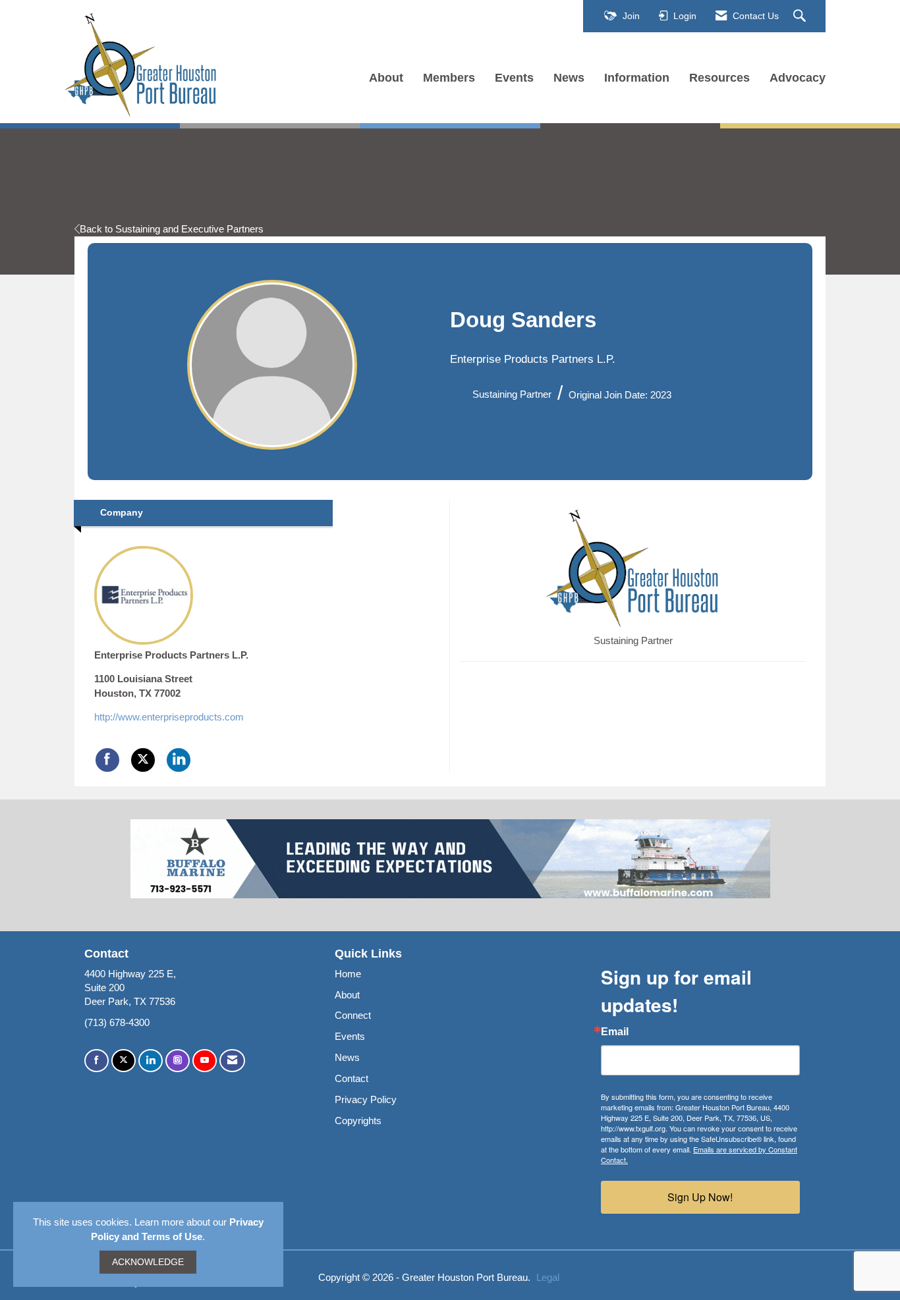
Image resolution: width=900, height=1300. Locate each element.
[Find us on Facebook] (96, 1060)
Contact (351, 1078)
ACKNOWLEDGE (148, 1262)
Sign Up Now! (700, 1197)
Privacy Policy (366, 1099)
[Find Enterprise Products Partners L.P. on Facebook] (107, 760)
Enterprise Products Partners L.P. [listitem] (171, 655)
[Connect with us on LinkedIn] (150, 1060)
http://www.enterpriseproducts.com (169, 716)
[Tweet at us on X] (123, 1060)
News (568, 77)
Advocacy (798, 77)
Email (615, 1032)
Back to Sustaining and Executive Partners (172, 228)
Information (636, 77)
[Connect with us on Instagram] (177, 1060)
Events (514, 77)
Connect (353, 1015)
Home (348, 973)
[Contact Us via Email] (232, 1060)
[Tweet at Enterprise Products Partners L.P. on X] (143, 760)
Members (449, 77)
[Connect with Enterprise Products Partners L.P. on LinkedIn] (178, 760)
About (386, 77)
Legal (547, 1277)
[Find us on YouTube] (204, 1060)
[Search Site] (801, 16)
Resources (719, 77)
